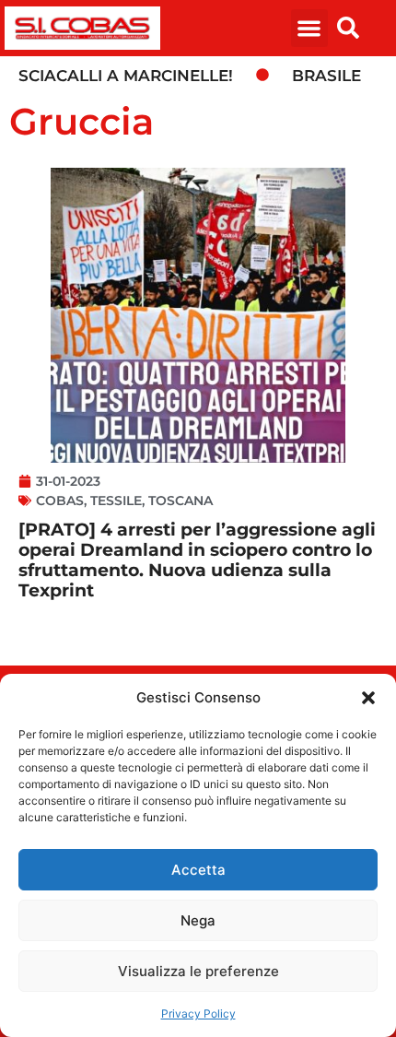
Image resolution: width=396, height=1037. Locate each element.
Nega (198, 920)
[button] (368, 698)
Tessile (116, 500)
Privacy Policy (198, 1013)
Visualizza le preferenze (198, 971)
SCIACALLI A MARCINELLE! (125, 75)
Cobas (60, 500)
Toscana (180, 500)
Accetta (198, 869)
